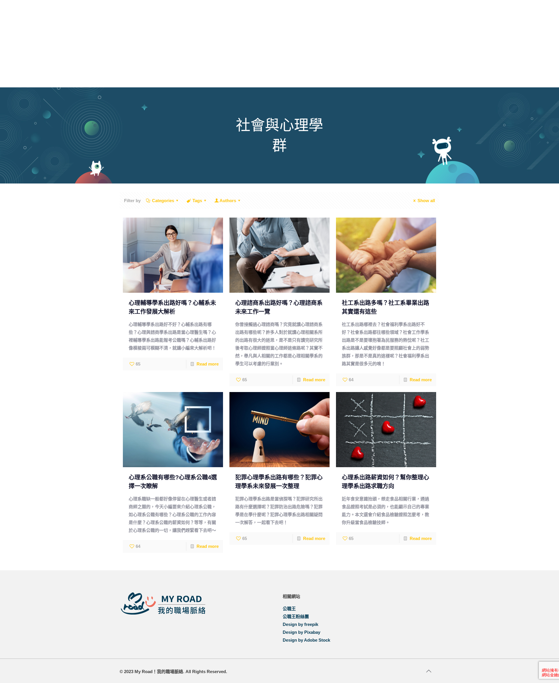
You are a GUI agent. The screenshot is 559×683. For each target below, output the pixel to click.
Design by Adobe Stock (306, 640)
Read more (208, 363)
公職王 (289, 608)
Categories (163, 200)
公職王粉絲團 (296, 616)
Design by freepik (300, 624)
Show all (426, 200)
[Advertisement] (279, 43)
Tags (197, 200)
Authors (228, 200)
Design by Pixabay (301, 632)
